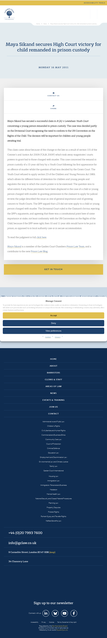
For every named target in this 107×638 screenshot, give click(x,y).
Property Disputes (53, 507)
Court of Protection (53, 444)
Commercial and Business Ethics (53, 435)
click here (41, 237)
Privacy (57, 337)
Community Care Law (53, 439)
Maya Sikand (14, 246)
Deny (53, 323)
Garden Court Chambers (9, 14)
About (53, 366)
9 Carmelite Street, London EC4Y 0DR (31, 552)
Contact (53, 413)
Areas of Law (54, 386)
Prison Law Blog (39, 251)
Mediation (53, 490)
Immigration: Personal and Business (53, 485)
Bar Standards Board (59, 626)
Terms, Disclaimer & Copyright (66, 622)
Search (87, 14)
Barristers (53, 372)
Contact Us (54, 96)
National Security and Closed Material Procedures (53, 498)
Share (53, 108)
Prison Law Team (75, 246)
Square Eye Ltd (62, 630)
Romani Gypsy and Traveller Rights (53, 516)
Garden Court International (53, 471)
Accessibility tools (94, 3)
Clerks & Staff (53, 379)
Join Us (53, 407)
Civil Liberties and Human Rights (53, 430)
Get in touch (53, 269)
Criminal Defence (53, 448)
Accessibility (34, 622)
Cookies (48, 337)
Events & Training (53, 400)
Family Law (54, 466)
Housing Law (53, 476)
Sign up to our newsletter (53, 603)
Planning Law (53, 503)
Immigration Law (53, 481)
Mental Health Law (53, 494)
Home (53, 359)
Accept (53, 315)
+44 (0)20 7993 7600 (93, 14)
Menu (100, 14)
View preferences (53, 331)
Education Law (53, 453)
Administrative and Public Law (53, 421)
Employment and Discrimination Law (53, 457)
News (53, 393)
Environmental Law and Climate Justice (53, 462)
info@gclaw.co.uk (22, 543)
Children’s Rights (53, 426)
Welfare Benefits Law (53, 521)
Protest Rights (53, 512)
